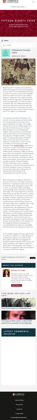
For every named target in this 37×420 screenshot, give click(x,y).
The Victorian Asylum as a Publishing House (16, 308)
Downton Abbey (19, 146)
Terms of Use (19, 404)
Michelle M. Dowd (18, 270)
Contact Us (19, 409)
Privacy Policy (19, 413)
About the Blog (19, 400)
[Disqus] (18, 360)
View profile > (16, 285)
